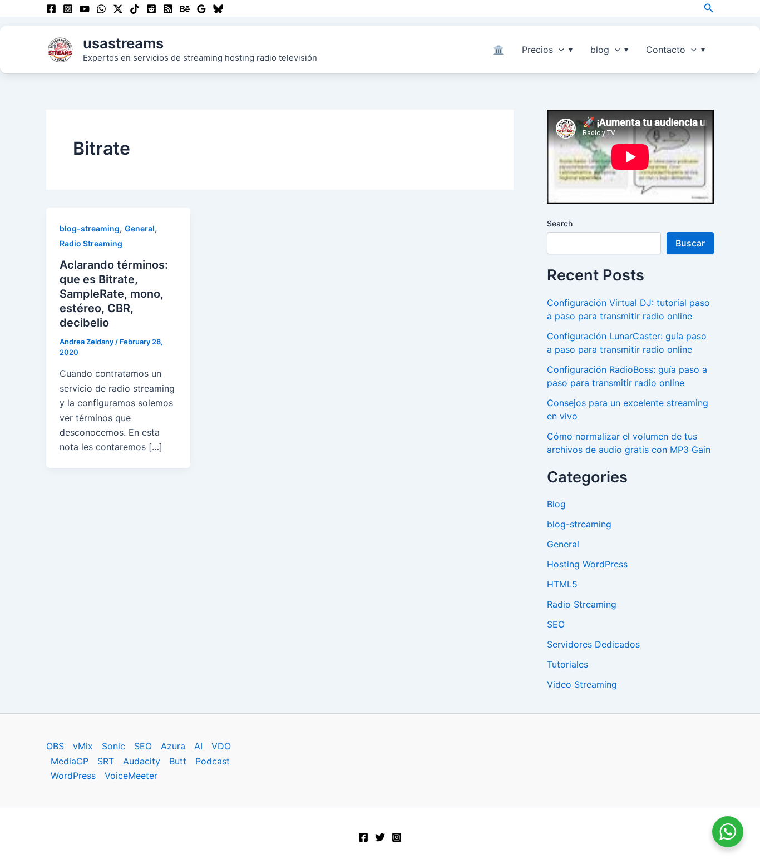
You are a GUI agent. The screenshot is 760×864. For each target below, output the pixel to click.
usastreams (123, 43)
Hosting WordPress (587, 564)
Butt (177, 761)
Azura (173, 746)
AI (198, 746)
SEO (556, 624)
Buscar (690, 243)
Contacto (665, 49)
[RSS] (168, 9)
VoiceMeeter (131, 775)
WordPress (73, 775)
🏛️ (498, 49)
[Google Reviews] (201, 9)
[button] (709, 8)
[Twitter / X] (118, 9)
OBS (55, 746)
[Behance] (185, 9)
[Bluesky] (218, 9)
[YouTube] (85, 9)
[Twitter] (380, 837)
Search (560, 223)
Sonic (113, 746)
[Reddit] (151, 9)
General (140, 228)
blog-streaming (90, 228)
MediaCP (69, 761)
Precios (537, 49)
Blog (556, 504)
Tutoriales (567, 664)
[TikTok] (135, 9)
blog (599, 49)
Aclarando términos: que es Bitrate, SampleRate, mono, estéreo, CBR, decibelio (114, 293)
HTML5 (562, 584)
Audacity (141, 761)
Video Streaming (582, 684)
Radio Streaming (91, 243)
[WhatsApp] (101, 9)
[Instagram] (68, 9)
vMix (83, 746)
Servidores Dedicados (593, 644)
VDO (221, 746)
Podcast (212, 761)
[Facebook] (51, 9)
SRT (105, 761)
